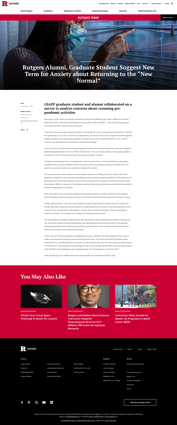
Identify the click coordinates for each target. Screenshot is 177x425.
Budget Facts (131, 376)
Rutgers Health (130, 3)
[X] (29, 402)
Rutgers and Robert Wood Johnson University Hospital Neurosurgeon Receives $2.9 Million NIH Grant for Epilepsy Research (88, 322)
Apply (138, 3)
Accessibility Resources (134, 372)
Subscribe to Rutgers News (140, 402)
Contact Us (24, 368)
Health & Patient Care (147, 11)
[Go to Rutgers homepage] (10, 3)
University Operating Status (135, 364)
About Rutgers (27, 11)
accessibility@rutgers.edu (73, 417)
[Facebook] (22, 402)
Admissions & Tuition (72, 11)
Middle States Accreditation (111, 380)
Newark (113, 3)
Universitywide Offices (54, 376)
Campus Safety (25, 364)
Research (123, 11)
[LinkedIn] (51, 402)
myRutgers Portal (108, 376)
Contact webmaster (110, 421)
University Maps (52, 372)
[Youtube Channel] (44, 402)
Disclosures (130, 385)
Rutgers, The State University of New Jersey (83, 421)
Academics (48, 11)
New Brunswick (104, 3)
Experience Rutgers (100, 11)
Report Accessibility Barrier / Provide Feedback (102, 417)
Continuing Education (27, 372)
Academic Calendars (109, 364)
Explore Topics (168, 17)
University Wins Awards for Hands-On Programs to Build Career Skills (132, 319)
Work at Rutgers (79, 364)
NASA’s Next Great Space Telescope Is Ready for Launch (39, 317)
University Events (79, 372)
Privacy (129, 389)
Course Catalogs (108, 368)
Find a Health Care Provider (82, 368)
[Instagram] (36, 402)
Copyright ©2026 (65, 421)
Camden (120, 3)
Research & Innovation (88, 61)
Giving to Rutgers (26, 376)
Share (23, 130)
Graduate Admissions (53, 364)
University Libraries (109, 372)
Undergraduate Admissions (55, 368)
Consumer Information (133, 380)
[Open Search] (172, 3)
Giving (167, 3)
